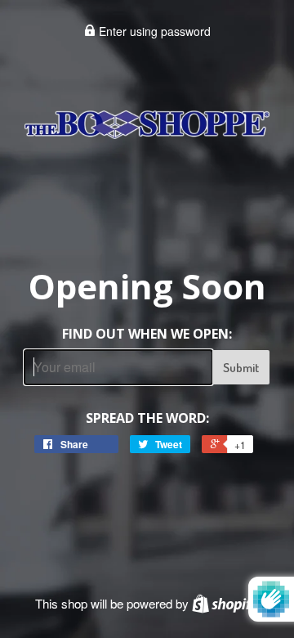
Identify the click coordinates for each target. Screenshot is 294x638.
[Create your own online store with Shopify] (225, 603)
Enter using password (153, 31)
